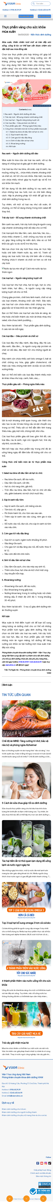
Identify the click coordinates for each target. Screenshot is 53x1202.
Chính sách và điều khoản (40, 1173)
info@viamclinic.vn (15, 1096)
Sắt (3, 420)
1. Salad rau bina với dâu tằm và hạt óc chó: (24, 132)
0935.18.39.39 (15, 1090)
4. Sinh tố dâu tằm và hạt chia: (20, 141)
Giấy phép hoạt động (42, 1170)
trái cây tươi (26, 224)
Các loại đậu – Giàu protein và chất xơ (19, 123)
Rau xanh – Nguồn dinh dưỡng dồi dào (19, 114)
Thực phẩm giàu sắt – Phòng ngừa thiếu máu (22, 126)
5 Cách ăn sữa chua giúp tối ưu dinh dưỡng (24, 803)
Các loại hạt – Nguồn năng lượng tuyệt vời (21, 120)
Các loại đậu (8, 343)
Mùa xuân (6, 42)
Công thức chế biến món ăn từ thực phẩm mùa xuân (25, 129)
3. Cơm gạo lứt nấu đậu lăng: (19, 138)
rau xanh (36, 160)
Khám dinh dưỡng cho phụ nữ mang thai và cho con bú (24, 1115)
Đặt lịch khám (44, 16)
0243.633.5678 (16, 1093)
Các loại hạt (8, 285)
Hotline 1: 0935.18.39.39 (12, 10)
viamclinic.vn (10, 665)
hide (29, 109)
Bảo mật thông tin (43, 1176)
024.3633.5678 (35, 662)
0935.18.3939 (23, 662)
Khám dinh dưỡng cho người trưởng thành (19, 1112)
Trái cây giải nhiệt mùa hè (15, 1042)
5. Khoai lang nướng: (15, 143)
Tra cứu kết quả (26, 16)
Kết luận (11, 146)
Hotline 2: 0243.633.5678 (40, 10)
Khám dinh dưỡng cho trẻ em (14, 1109)
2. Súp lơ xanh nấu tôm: (17, 135)
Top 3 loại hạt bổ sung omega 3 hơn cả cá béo (26, 923)
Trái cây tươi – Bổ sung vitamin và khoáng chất (23, 117)
